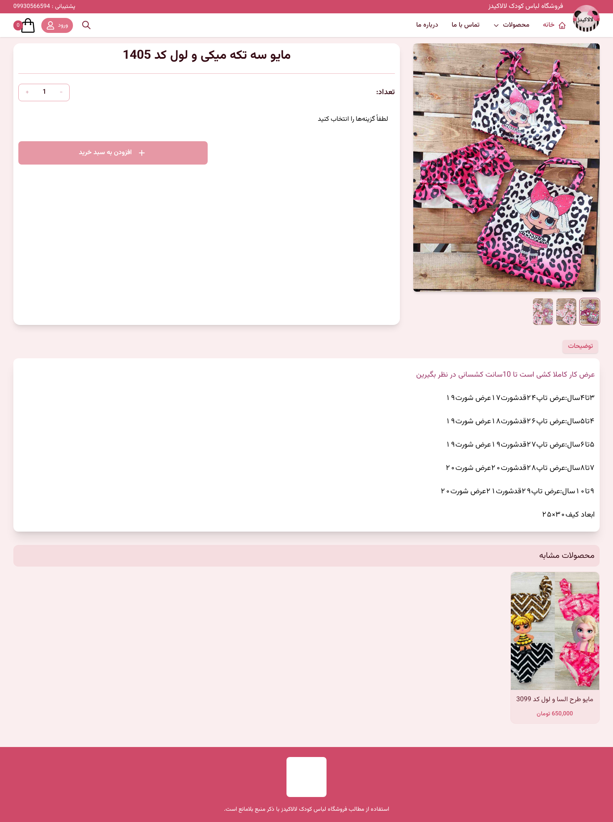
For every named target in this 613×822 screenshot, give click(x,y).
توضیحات (580, 346)
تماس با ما (466, 25)
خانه (549, 25)
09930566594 (44, 6)
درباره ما (427, 25)
